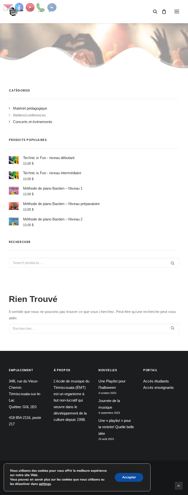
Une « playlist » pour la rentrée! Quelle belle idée (116, 427)
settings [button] (45, 484)
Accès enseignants (158, 387)
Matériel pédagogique (30, 108)
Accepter (129, 477)
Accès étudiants (156, 381)
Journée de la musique (109, 404)
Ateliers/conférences (29, 115)
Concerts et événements (32, 122)
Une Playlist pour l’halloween (112, 384)
